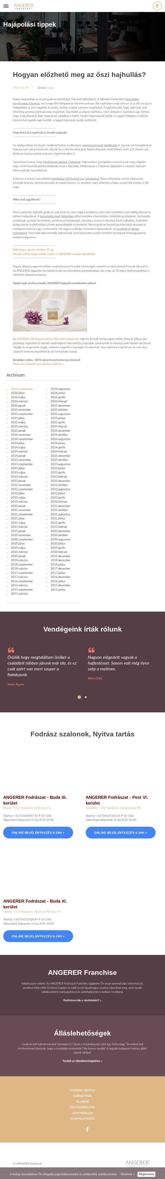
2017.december (60, 568)
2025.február (59, 426)
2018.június (58, 564)
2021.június (58, 518)
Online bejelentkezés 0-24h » (38, 832)
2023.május (18, 472)
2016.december (60, 577)
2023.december (60, 456)
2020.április (58, 548)
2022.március (19, 502)
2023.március (19, 476)
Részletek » (127, 1174)
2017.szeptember (22, 573)
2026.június (58, 393)
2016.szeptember (22, 581)
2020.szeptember (22, 539)
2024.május (18, 447)
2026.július (18, 393)
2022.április (58, 497)
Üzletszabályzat (82, 1107)
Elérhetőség (82, 1096)
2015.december (60, 585)
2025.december (60, 405)
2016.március (19, 585)
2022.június (58, 493)
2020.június (58, 543)
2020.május (18, 548)
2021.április (58, 523)
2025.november (21, 410)
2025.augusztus (60, 414)
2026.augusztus (60, 389)
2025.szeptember (22, 414)
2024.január (18, 456)
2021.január (18, 531)
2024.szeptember (22, 439)
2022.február (59, 502)
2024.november (21, 435)
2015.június (58, 589)
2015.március (19, 594)
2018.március (19, 568)
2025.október (59, 410)
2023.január (18, 481)
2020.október (59, 535)
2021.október (59, 510)
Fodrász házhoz (82, 1090)
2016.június (58, 581)
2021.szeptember (22, 514)
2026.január (18, 405)
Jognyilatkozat (82, 1118)
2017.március (19, 577)
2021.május (18, 523)
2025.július (18, 418)
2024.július (18, 443)
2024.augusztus (60, 439)
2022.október (59, 485)
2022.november (21, 485)
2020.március (19, 552)
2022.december (60, 481)
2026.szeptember (22, 389)
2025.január (18, 431)
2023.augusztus (60, 464)
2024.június (58, 443)
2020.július (18, 543)
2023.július (18, 468)
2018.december (60, 560)
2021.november (21, 510)
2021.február (59, 527)
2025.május (18, 422)
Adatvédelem (82, 1113)
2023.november (21, 460)
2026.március (19, 401)
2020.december (60, 531)
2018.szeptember (22, 564)
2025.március (19, 426)
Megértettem (146, 1174)
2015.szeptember (22, 589)
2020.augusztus (60, 539)
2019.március (19, 560)
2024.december (60, 431)
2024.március (19, 451)
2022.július (18, 493)
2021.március (19, 527)
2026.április (58, 397)
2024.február (59, 451)
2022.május (18, 497)
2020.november (21, 535)
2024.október (59, 435)
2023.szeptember (22, 464)
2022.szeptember (22, 489)
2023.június (58, 468)
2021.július (18, 518)
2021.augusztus (60, 514)
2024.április (58, 447)
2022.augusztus (60, 489)
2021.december (60, 506)
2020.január (18, 556)
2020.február (59, 552)
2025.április (58, 422)
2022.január (18, 506)
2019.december (60, 556)
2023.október (59, 460)
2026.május (18, 397)
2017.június (58, 573)
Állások (82, 1102)
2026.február (59, 401)
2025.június (58, 418)
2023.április (58, 472)
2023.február (59, 476)
